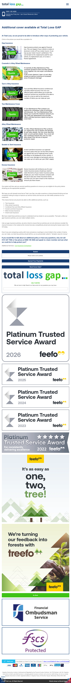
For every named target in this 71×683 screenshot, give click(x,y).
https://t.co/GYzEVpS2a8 (46, 661)
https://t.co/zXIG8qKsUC (33, 661)
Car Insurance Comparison (23, 246)
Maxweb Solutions (64, 681)
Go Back (35, 595)
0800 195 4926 (11, 11)
